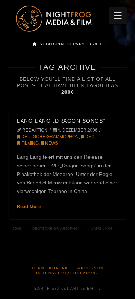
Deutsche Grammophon (49, 136)
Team (37, 268)
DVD (89, 136)
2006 (17, 228)
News (51, 143)
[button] (118, 15)
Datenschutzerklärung (67, 273)
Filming (29, 143)
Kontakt (60, 268)
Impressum (90, 268)
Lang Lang (102, 228)
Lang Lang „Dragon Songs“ (61, 121)
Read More (29, 206)
